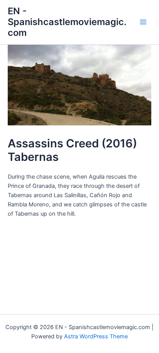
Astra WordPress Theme (96, 336)
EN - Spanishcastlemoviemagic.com (67, 22)
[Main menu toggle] (143, 22)
